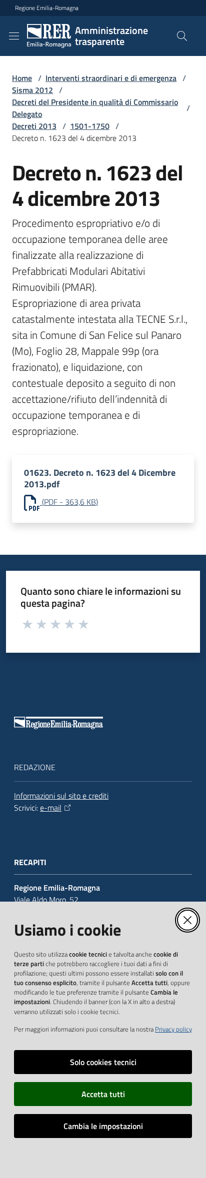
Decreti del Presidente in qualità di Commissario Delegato (95, 108)
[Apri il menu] (14, 36)
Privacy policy (173, 1029)
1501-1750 (90, 126)
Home (22, 78)
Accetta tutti (103, 1094)
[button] (182, 36)
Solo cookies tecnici (103, 1062)
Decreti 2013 (34, 126)
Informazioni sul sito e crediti (61, 796)
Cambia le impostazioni (103, 1126)
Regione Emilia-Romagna (46, 7)
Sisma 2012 (32, 90)
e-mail (51, 808)
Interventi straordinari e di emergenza (111, 78)
